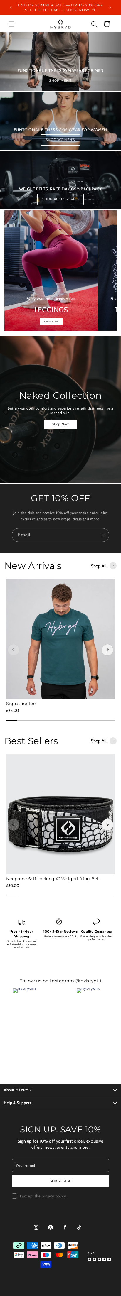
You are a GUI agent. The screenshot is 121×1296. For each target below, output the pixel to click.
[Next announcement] (110, 7)
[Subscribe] (102, 535)
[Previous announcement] (10, 7)
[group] (51, 270)
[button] (11, 24)
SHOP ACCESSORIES (60, 199)
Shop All (99, 566)
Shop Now (60, 424)
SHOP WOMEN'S (60, 140)
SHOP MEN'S (60, 80)
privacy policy (54, 1196)
